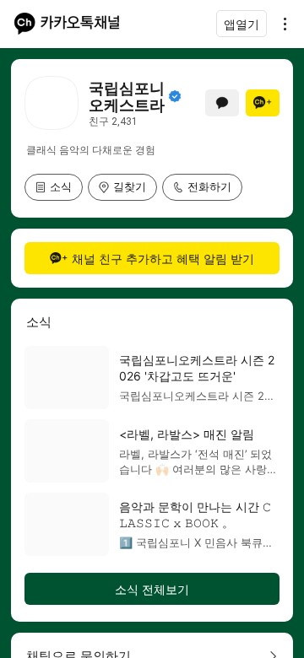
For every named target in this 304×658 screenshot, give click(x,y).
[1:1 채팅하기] (222, 102)
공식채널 (175, 96)
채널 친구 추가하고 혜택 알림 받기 (163, 258)
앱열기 (241, 24)
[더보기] (280, 23)
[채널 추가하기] (263, 102)
